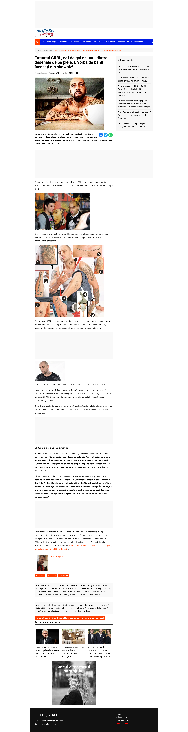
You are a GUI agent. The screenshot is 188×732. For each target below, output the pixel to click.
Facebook (99, 618)
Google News (63, 618)
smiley (53, 575)
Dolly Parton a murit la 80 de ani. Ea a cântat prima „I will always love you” (133, 79)
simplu (41, 575)
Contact (119, 714)
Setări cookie (122, 723)
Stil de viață (51, 42)
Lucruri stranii (63, 42)
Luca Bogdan (42, 73)
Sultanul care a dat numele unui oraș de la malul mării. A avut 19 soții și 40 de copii (133, 69)
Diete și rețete (109, 42)
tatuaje (65, 575)
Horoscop (121, 42)
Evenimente (86, 42)
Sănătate (75, 42)
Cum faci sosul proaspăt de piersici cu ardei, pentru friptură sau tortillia (134, 125)
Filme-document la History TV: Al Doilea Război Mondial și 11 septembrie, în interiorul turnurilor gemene (132, 90)
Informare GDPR (123, 720)
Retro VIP (97, 42)
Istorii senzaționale (135, 42)
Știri (42, 42)
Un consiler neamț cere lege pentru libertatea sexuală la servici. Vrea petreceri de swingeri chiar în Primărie (134, 104)
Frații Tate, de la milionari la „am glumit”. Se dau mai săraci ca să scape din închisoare (134, 115)
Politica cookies (123, 717)
